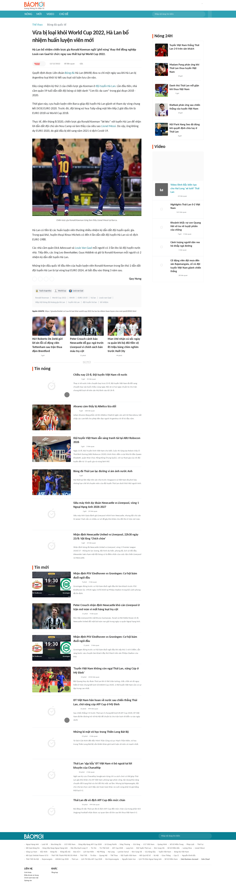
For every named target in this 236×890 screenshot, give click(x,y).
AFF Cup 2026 (117, 848)
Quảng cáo (28, 880)
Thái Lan (75, 859)
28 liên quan (183, 275)
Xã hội (156, 856)
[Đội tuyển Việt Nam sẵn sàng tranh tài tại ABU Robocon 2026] (51, 449)
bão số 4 (76, 852)
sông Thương (125, 844)
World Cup (62, 291)
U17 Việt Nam (148, 844)
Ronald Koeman (42, 298)
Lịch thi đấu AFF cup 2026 (91, 859)
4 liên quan (94, 614)
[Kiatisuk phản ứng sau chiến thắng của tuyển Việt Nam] (161, 109)
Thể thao (37, 24)
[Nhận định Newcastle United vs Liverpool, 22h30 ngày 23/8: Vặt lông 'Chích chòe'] (51, 545)
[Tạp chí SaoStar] (76, 737)
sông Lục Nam (31, 852)
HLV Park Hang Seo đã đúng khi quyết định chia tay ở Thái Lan (185, 128)
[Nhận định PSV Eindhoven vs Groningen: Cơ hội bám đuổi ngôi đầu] (51, 584)
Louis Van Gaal (83, 248)
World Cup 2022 (59, 298)
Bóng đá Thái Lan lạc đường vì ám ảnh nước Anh (102, 471)
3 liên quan (90, 446)
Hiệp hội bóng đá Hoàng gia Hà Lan (50, 302)
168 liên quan (90, 411)
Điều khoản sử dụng (31, 875)
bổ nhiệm (104, 302)
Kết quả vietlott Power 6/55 (37, 856)
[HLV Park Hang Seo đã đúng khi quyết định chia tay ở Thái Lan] (161, 129)
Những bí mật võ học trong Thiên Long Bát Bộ (101, 732)
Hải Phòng (101, 852)
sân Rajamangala (112, 859)
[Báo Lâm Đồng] (35, 356)
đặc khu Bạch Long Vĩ (79, 848)
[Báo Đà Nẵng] (74, 356)
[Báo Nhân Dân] (76, 447)
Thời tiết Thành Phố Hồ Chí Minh (64, 856)
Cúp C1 (176, 856)
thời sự (200, 844)
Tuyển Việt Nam (165, 852)
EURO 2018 (82, 298)
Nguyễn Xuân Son (129, 859)
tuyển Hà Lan (74, 302)
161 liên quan (181, 212)
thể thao (114, 856)
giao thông (166, 856)
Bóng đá (69, 73)
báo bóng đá (56, 844)
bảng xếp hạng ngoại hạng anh (55, 848)
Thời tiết (83, 856)
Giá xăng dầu (150, 852)
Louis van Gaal (78, 291)
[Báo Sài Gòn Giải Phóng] (76, 379)
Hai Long (111, 852)
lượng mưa (187, 848)
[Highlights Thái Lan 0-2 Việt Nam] (161, 209)
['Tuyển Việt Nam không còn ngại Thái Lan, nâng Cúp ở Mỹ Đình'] (51, 679)
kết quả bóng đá (32, 848)
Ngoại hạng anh (32, 844)
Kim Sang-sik (159, 848)
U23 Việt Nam (69, 844)
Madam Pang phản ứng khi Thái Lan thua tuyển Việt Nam (184, 68)
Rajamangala (47, 859)
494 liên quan (93, 709)
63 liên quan (182, 196)
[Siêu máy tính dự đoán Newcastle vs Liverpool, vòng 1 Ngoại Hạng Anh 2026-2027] (51, 514)
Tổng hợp (54, 872)
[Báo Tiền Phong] (76, 543)
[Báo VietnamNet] (76, 677)
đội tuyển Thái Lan (143, 848)
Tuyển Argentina (45, 291)
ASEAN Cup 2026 (62, 859)
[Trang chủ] (34, 5)
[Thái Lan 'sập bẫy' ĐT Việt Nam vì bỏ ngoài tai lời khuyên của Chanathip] (51, 774)
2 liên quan (91, 772)
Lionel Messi (108, 126)
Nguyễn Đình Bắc (189, 856)
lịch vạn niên (88, 852)
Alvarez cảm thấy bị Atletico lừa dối (94, 406)
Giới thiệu (27, 872)
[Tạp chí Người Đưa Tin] (76, 709)
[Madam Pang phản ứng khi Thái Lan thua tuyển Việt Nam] (161, 69)
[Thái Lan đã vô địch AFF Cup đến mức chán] (51, 811)
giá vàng (136, 844)
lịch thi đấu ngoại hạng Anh (150, 859)
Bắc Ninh (43, 852)
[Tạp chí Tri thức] (75, 411)
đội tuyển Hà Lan (105, 86)
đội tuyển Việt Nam (128, 856)
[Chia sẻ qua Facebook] (34, 279)
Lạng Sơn (129, 848)
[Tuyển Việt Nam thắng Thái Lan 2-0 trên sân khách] (161, 50)
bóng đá (53, 852)
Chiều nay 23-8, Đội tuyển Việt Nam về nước (100, 374)
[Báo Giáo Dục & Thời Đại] (37, 63)
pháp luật (190, 844)
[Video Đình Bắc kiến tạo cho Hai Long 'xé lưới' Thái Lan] (161, 189)
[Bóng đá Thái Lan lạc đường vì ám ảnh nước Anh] (51, 482)
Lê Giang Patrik (111, 844)
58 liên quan (69, 64)
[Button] (210, 14)
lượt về (45, 844)
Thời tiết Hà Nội (32, 859)
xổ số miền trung (177, 844)
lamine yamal (123, 852)
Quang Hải (103, 856)
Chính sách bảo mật (31, 878)
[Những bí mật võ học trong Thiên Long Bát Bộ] (51, 743)
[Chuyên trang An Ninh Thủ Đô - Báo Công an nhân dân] (75, 772)
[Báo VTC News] (77, 511)
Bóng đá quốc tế (56, 24)
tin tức (93, 848)
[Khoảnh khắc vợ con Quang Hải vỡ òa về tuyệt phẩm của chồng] (161, 227)
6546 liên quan (93, 677)
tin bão (93, 856)
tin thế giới (104, 848)
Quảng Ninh (162, 844)
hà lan (93, 298)
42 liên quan (91, 379)
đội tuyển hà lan (90, 302)
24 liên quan (92, 511)
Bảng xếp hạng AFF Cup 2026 (90, 844)
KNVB (72, 298)
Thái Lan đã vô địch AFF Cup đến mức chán (99, 800)
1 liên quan (183, 250)
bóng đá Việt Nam (181, 852)
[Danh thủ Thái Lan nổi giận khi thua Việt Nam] (161, 90)
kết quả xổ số (145, 856)
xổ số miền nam (171, 859)
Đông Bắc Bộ (65, 852)
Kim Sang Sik (137, 852)
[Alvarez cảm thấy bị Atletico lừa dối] (51, 417)
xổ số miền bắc (173, 848)
